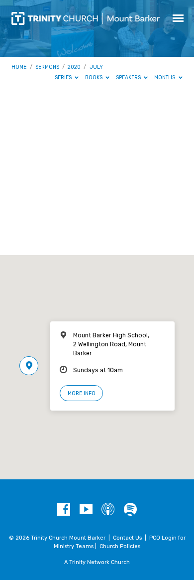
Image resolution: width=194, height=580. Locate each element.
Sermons (47, 67)
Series (64, 77)
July (96, 67)
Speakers (129, 77)
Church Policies (119, 546)
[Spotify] (130, 509)
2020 (74, 67)
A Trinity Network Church (97, 562)
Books (94, 77)
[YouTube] (86, 509)
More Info (82, 393)
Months (165, 77)
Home (18, 67)
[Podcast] (107, 509)
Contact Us (127, 538)
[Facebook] (63, 509)
